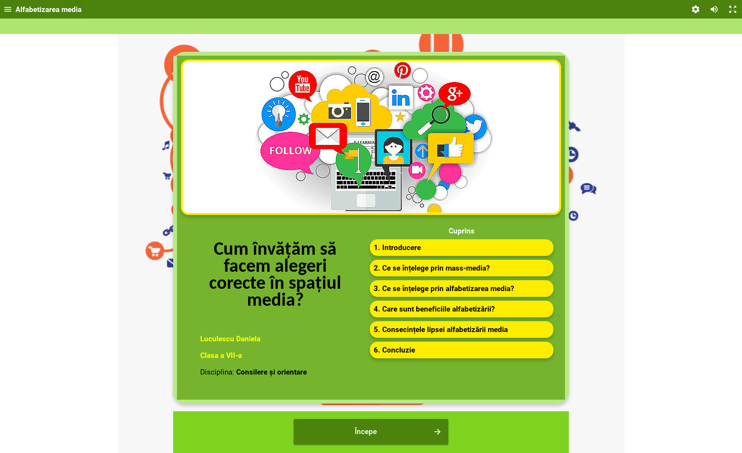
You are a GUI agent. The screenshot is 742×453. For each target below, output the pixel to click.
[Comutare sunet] (714, 9)
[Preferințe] (695, 9)
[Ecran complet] (732, 9)
